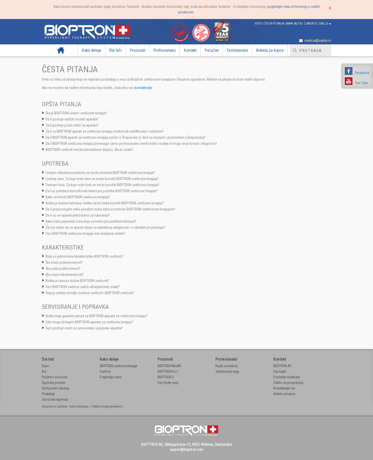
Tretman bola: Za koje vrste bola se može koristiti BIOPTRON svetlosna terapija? (102, 185)
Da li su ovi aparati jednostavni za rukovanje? (78, 215)
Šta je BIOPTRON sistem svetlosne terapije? (76, 113)
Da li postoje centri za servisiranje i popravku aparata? (84, 328)
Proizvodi (137, 50)
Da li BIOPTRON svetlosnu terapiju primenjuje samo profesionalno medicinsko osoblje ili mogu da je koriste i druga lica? (131, 143)
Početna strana (61, 50)
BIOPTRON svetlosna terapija (118, 366)
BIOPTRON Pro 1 (168, 371)
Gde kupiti (279, 371)
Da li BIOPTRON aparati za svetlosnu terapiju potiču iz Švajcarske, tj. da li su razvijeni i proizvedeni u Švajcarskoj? (126, 137)
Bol (44, 371)
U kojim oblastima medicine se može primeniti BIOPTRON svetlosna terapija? (100, 173)
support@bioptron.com (187, 449)
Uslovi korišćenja (79, 406)
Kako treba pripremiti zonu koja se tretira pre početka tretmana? (91, 221)
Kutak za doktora (226, 366)
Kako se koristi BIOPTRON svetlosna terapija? (78, 197)
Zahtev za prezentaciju (288, 383)
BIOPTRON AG (282, 366)
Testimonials (237, 50)
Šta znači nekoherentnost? (65, 275)
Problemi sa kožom (55, 377)
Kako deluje (91, 50)
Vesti (259, 23)
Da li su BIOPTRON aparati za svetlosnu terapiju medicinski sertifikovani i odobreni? (105, 131)
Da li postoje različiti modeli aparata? (72, 119)
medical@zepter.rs (317, 41)
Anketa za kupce (270, 50)
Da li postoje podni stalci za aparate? (72, 125)
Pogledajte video (111, 377)
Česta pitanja (274, 23)
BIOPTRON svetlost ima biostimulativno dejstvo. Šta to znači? (89, 150)
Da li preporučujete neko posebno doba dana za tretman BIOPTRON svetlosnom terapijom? (110, 209)
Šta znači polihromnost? (63, 269)
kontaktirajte (143, 88)
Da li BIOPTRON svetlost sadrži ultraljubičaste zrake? (83, 287)
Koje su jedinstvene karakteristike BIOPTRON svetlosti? (84, 256)
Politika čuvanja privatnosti (106, 406)
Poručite (212, 50)
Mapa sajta (294, 23)
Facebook (362, 73)
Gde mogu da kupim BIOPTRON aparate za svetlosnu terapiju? (89, 322)
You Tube (361, 83)
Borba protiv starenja (55, 388)
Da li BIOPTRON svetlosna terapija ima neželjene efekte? (85, 234)
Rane (45, 366)
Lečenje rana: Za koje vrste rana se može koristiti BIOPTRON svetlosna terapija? (102, 179)
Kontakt (190, 50)
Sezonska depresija (55, 399)
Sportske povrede (53, 383)
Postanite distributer (286, 377)
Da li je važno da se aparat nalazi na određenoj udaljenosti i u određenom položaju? (105, 227)
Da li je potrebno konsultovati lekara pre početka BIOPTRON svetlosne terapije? (102, 191)
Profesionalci (164, 50)
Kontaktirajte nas (284, 388)
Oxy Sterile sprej (168, 383)
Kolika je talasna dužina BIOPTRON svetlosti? (77, 281)
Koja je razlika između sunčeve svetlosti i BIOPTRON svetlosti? (90, 293)
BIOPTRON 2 (165, 377)
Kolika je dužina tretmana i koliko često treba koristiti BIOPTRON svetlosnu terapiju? (105, 203)
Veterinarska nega (227, 371)
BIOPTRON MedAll (169, 366)
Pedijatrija (48, 394)
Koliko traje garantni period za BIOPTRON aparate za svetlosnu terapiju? (96, 316)
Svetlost (105, 371)
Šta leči (115, 50)
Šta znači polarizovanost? (64, 262)
